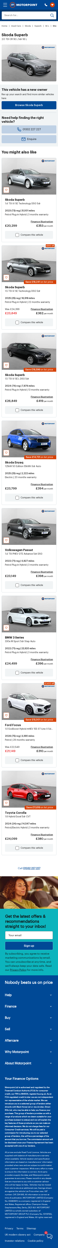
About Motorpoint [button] (18, 1063)
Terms (19, 1228)
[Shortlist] (52, 4)
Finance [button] (10, 1006)
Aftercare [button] (12, 1040)
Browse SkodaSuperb (29, 105)
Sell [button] (7, 1029)
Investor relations (14, 1240)
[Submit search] (52, 15)
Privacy (9, 1228)
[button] (5, 5)
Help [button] (8, 994)
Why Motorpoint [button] (17, 1051)
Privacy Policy (18, 969)
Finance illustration (42, 222)
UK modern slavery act (17, 1234)
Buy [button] (7, 1017)
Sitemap (31, 1228)
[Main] (23, 5)
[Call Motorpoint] (46, 4)
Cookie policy (35, 1240)
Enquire (31, 139)
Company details (43, 1234)
